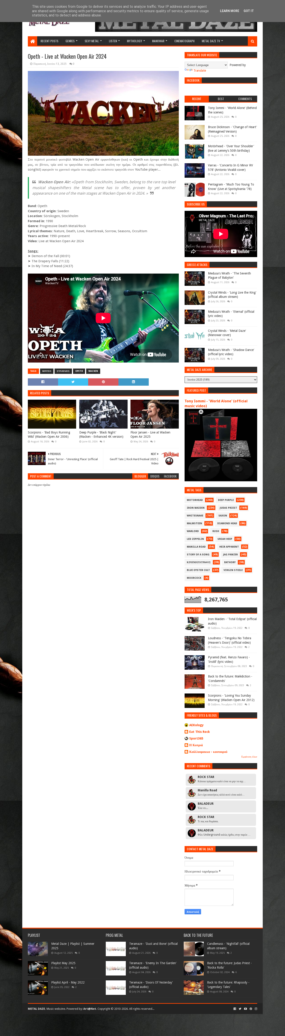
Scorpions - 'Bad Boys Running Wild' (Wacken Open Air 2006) (49, 435)
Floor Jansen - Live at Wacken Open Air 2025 (150, 435)
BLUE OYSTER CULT (198, 570)
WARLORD (193, 531)
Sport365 (196, 738)
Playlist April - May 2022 (68, 982)
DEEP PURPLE (226, 500)
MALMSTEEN (194, 523)
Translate (199, 70)
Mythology (134, 40)
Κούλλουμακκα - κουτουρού (208, 752)
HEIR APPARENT (229, 546)
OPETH (79, 371)
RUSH (215, 531)
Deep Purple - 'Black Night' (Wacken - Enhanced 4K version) (101, 435)
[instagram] (255, 1009)
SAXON (222, 515)
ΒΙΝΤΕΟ (46, 371)
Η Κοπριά (196, 745)
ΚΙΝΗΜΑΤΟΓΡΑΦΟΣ (199, 562)
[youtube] (245, 1009)
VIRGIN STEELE (233, 570)
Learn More (229, 11)
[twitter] (240, 1009)
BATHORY (230, 562)
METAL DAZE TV (211, 40)
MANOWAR (158, 40)
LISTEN (113, 40)
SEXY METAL (92, 40)
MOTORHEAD (195, 500)
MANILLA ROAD (196, 546)
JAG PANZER (230, 554)
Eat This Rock (199, 732)
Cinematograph (184, 40)
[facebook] (235, 1009)
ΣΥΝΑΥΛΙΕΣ (63, 371)
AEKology (196, 725)
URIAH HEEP (225, 539)
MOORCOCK (194, 577)
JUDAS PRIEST (228, 507)
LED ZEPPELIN (195, 539)
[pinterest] (251, 1009)
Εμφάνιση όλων (249, 756)
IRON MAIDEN (196, 507)
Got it (249, 11)
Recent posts (49, 40)
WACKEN (93, 371)
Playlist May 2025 (63, 963)
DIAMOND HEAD (227, 523)
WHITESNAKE (195, 515)
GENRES (70, 40)
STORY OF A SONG (198, 554)
